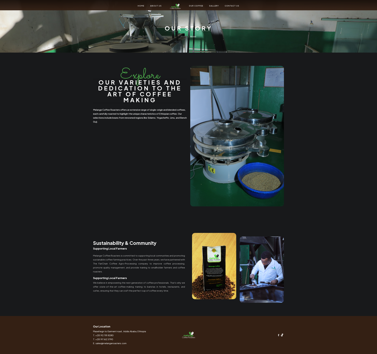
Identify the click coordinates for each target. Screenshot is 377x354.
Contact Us (238, 12)
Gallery (220, 12)
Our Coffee (202, 12)
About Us (150, 12)
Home (135, 12)
